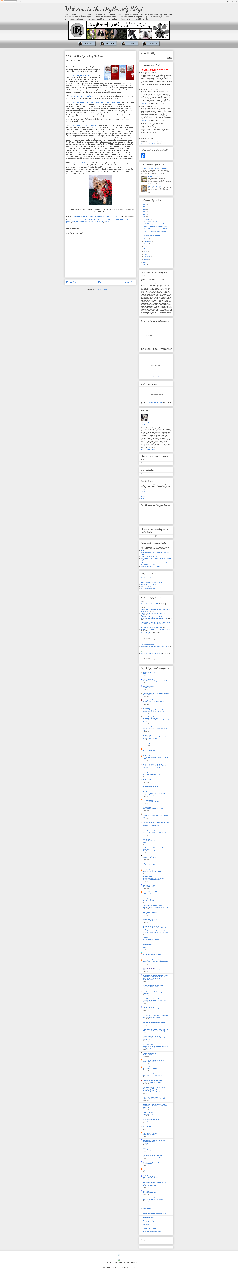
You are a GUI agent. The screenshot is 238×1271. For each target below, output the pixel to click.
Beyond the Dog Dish (149, 1053)
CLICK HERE (144, 103)
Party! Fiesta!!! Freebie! (149, 1134)
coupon (90, 219)
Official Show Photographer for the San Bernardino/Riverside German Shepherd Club (154, 617)
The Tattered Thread (149, 885)
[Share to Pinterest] (133, 216)
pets (128, 219)
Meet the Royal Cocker (147, 578)
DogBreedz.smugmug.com (148, 143)
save (73, 222)
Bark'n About (147, 1126)
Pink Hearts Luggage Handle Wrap (152, 871)
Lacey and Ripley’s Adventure (151, 825)
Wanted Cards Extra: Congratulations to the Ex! (155, 681)
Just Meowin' (147, 1014)
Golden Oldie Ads (148, 1007)
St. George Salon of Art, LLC (151, 1162)
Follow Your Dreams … (149, 979)
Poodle (143, 498)
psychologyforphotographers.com (153, 830)
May (145, 251)
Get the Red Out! (147, 1163)
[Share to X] (129, 216)
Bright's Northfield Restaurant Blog (154, 1097)
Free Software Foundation (149, 1061)
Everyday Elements (149, 1073)
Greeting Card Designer (150, 953)
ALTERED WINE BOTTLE (150, 900)
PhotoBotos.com (148, 791)
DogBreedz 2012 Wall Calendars (82, 75)
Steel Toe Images (148, 876)
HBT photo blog (148, 1044)
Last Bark (145, 1128)
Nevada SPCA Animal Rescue (152, 892)
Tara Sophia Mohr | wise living (152, 700)
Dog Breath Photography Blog (152, 905)
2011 (144, 217)
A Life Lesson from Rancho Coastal (152, 1082)
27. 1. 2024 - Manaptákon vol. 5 (151, 774)
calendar (83, 219)
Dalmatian (144, 492)
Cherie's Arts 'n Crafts (149, 749)
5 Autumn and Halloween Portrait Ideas (153, 1092)
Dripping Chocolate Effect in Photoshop (153, 1199)
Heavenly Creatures (149, 968)
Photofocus (146, 708)
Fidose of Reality (148, 727)
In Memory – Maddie (148, 921)
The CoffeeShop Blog (149, 779)
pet (125, 219)
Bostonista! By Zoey (149, 856)
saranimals (146, 1191)
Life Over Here (147, 735)
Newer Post (71, 282)
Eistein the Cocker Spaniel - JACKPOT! (152, 582)
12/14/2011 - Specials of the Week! (85, 56)
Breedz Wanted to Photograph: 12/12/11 (155, 229)
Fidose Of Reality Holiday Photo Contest (155, 226)
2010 (144, 262)
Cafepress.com (86, 115)
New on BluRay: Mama (149, 1150)
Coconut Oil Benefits (149, 1228)
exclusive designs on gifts (154, 402)
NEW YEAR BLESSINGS (149, 750)
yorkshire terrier (97, 222)
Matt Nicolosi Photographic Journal (154, 1022)
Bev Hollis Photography (150, 919)
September (147, 241)
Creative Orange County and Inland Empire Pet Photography (154, 717)
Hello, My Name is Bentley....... (151, 1068)
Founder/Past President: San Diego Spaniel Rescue (156, 629)
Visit (147, 644)
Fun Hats (145, 1170)
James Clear (146, 839)
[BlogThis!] (127, 216)
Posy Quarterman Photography (152, 992)
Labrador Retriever (146, 494)
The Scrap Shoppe (148, 1217)
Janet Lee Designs (148, 870)
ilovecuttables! (147, 1169)
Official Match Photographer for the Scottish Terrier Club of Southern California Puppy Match (155, 622)
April (145, 254)
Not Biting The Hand (148, 694)
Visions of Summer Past (149, 1185)
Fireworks (145, 1143)
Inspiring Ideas (147, 743)
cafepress (75, 219)
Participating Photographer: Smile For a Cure (154, 646)
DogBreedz (98, 219)
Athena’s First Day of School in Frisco (153, 850)
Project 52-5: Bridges (154, 176)
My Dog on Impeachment (149, 864)
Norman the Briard (146, 586)
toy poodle (80, 222)
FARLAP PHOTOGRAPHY (150, 912)
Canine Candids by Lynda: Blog (153, 985)
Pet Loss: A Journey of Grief (149, 564)
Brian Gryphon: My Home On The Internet (156, 693)
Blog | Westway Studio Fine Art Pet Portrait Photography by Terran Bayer (154, 1212)
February (147, 256)
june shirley (146, 993)
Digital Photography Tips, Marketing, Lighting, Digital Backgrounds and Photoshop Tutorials (154, 1089)
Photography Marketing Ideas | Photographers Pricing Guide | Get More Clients (155, 928)
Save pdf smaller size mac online (151, 939)
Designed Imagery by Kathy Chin (153, 1080)
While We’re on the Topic (149, 1192)
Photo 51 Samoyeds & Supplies (152, 764)
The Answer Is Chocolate (150, 672)
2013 (144, 212)
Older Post (130, 282)
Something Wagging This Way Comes (154, 814)
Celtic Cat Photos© (149, 1067)
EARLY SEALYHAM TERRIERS (151, 801)
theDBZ (145, 1148)
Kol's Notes (146, 1224)
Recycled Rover (147, 1112)
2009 (144, 265)
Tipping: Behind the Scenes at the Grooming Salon (155, 562)
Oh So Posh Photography (151, 1119)
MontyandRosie (148, 756)
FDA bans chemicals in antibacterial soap (154, 970)
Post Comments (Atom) (105, 289)
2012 (144, 214)
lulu (121, 219)
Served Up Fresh (148, 807)
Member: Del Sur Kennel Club (149, 604)
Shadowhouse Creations (150, 786)
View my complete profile (148, 449)
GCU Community (148, 679)
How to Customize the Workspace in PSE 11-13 (155, 1075)
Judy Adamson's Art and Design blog (154, 998)
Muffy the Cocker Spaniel (148, 588)
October (146, 239)
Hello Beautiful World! (148, 886)
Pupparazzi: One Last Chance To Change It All (155, 907)
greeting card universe (111, 219)
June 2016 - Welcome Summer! (151, 986)
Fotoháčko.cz (147, 773)
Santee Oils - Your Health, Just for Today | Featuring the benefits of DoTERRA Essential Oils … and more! (156, 976)
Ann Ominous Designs (150, 1133)
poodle (68, 222)
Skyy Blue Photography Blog (152, 1231)
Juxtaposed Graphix (149, 1198)
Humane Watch (147, 1208)
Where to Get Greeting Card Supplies (153, 954)
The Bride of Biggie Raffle (149, 857)
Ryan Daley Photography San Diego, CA (155, 1029)
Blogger (131, 1267)
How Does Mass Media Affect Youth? (153, 808)
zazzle (106, 222)
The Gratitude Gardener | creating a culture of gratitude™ (154, 1140)
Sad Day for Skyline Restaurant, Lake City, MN (155, 1099)
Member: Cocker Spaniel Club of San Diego (153, 606)
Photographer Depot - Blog (151, 1221)
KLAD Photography (149, 1176)
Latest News (146, 914)
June (145, 249)
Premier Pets (146, 1204)
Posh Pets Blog (147, 944)
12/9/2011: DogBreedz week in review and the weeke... (155, 232)
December (147, 219)
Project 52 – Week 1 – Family (151, 1177)
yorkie (87, 222)
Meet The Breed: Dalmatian (152, 235)
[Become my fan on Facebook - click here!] (143, 157)
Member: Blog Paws (146, 633)
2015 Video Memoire (148, 1024)
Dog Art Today (147, 863)
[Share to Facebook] (131, 216)
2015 (144, 207)
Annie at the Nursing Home (148, 580)
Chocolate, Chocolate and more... (153, 1155)
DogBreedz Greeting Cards (81, 96)
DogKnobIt (146, 937)
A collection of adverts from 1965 (151, 1008)
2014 (144, 209)
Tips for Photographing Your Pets (150, 566)
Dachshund (144, 489)
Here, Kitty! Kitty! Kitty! (154, 186)
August (146, 244)
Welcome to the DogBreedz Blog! (104, 9)
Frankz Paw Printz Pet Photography (154, 1104)
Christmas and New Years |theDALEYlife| (154, 1031)
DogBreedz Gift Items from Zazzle (83, 125)
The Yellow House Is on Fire (150, 687)
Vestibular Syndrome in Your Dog (150, 556)
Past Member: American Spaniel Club (152, 627)
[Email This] (126, 216)
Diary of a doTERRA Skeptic (151, 1036)
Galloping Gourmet (148, 1114)
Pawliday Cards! (147, 893)
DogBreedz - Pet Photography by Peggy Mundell (155, 423)
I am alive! (145, 781)
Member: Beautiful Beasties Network (151, 653)
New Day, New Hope (148, 1121)
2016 (144, 204)
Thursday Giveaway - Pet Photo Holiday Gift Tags (156, 168)
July (145, 246)
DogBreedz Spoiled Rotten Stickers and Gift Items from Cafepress (95, 102)
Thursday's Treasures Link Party (151, 1157)
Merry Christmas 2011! (150, 221)
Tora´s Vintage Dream (149, 899)
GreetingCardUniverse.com (158, 376)
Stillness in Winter (147, 1054)
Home (101, 282)
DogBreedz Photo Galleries (81, 163)
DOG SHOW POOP (148, 800)
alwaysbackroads (148, 686)
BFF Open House (147, 674)
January (146, 259)
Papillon (143, 496)
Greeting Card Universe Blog (152, 960)
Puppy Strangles (145, 550)
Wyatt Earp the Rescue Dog (149, 584)
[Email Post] (121, 216)
